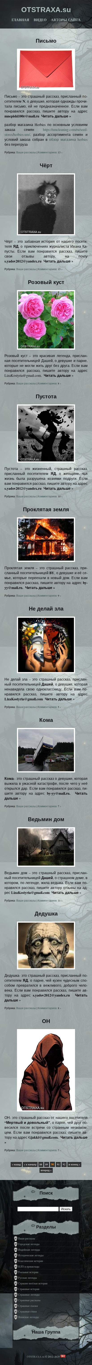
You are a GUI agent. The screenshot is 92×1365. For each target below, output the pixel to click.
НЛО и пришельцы (28, 1266)
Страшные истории (28, 1289)
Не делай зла (46, 609)
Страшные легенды (29, 1294)
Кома (46, 720)
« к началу (30, 1164)
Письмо (46, 41)
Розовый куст (46, 282)
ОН (46, 1021)
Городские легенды (29, 1244)
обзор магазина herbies (68, 139)
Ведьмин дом (46, 819)
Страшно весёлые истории (32, 1283)
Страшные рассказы (29, 1300)
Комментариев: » (50, 152)
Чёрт (46, 165)
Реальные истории (28, 1272)
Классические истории (30, 1261)
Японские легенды (28, 1317)
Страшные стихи (27, 1311)
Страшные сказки (28, 1306)
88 (41, 1164)
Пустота (46, 396)
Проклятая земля (46, 509)
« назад (16, 1164)
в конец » (74, 1164)
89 (46, 1164)
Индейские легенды (29, 1249)
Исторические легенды (31, 1255)
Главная (20, 20)
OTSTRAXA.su (35, 1356)
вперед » (46, 1170)
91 (58, 1164)
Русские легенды (27, 1277)
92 (64, 1164)
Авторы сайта (66, 20)
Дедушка (46, 914)
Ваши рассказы (26, 152)
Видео (40, 20)
